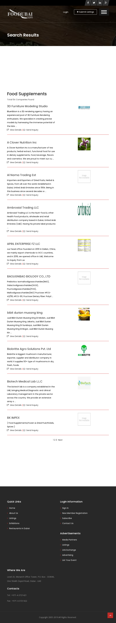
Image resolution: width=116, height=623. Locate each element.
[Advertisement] (58, 67)
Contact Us (67, 523)
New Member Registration (75, 513)
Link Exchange (69, 550)
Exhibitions (14, 523)
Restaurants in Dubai (19, 528)
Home (12, 508)
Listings (12, 518)
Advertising (67, 555)
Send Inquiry (31, 129)
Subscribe (67, 518)
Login (65, 12)
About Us (13, 513)
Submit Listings (86, 11)
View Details (15, 129)
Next (60, 440)
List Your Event (69, 560)
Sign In (65, 508)
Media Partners (69, 539)
